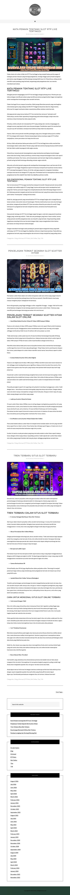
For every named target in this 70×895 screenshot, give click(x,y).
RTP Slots (27, 238)
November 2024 (15, 843)
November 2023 (15, 877)
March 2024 (14, 865)
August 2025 (14, 815)
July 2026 (13, 784)
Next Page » (59, 692)
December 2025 (15, 806)
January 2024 (14, 871)
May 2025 (13, 825)
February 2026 (14, 800)
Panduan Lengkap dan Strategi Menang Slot (23, 733)
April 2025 (13, 828)
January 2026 (14, 803)
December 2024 (15, 840)
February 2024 (14, 868)
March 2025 (14, 831)
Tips (39, 238)
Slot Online (34, 238)
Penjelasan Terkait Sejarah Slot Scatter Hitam (35, 252)
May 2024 (13, 859)
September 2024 (15, 849)
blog (16, 238)
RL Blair (35, 9)
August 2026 (14, 781)
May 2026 (13, 790)
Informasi (21, 238)
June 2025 (13, 821)
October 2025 (14, 809)
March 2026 (14, 797)
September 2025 (15, 812)
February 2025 (14, 834)
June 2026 (13, 787)
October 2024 (14, 846)
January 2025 (14, 837)
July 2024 (13, 855)
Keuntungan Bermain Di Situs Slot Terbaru (23, 730)
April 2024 (13, 862)
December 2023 (15, 874)
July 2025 (13, 818)
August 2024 (14, 852)
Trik (42, 238)
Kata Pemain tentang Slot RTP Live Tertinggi (35, 30)
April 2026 (13, 793)
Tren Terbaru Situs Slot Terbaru (35, 455)
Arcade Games (14, 748)
